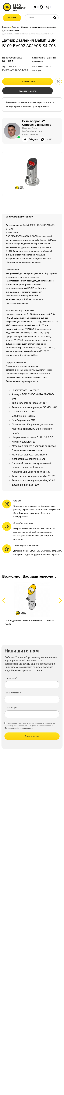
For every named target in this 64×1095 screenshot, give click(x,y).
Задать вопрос (32, 736)
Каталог (12, 17)
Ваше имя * (11, 678)
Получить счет (28, 81)
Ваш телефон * (13, 693)
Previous (5, 600)
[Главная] (14, 6)
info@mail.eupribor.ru (32, 131)
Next (59, 600)
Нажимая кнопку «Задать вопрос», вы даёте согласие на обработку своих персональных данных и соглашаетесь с (29, 724)
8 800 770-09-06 (30, 134)
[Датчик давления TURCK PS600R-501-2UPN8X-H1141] (32, 603)
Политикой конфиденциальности (18, 728)
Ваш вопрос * (12, 707)
